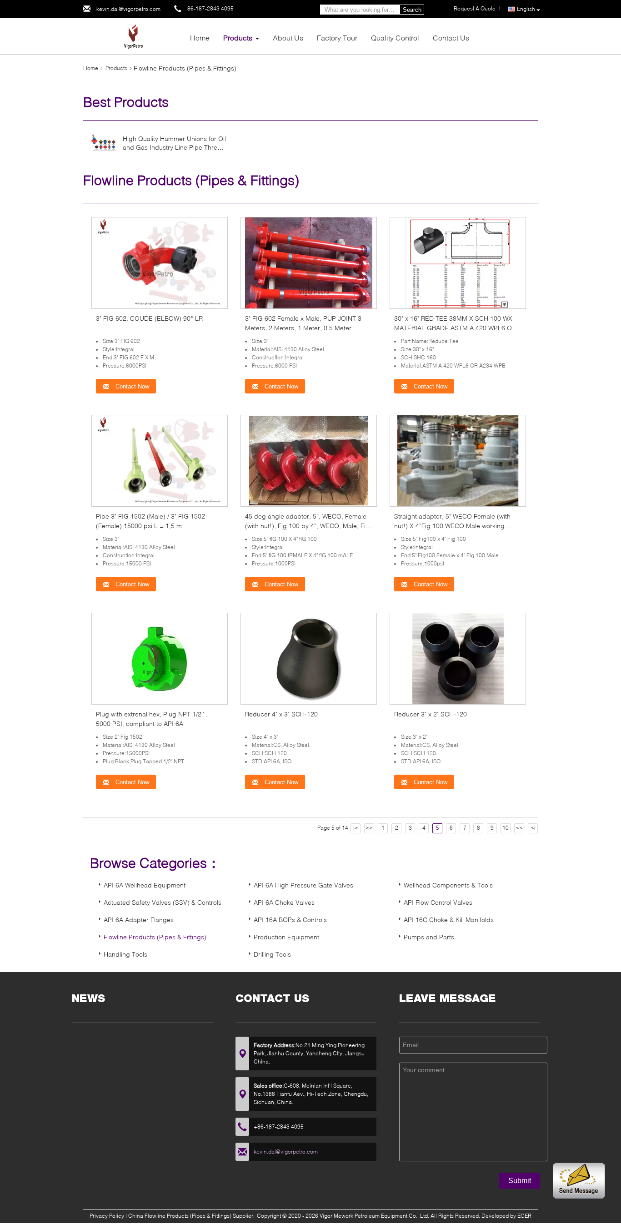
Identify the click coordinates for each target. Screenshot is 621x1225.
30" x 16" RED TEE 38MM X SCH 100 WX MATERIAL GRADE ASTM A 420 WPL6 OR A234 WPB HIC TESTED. (455, 327)
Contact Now (131, 386)
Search (412, 9)
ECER (524, 1215)
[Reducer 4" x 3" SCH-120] (308, 658)
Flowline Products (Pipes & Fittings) (155, 937)
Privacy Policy (107, 1215)
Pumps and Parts (429, 937)
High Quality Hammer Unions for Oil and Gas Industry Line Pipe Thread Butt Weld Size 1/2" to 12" (174, 147)
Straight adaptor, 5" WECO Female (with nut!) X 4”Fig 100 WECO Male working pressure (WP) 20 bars (452, 525)
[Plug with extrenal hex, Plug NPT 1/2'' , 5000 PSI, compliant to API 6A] (159, 658)
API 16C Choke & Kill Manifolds (449, 919)
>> (519, 827)
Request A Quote (475, 8)
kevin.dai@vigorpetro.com (128, 8)
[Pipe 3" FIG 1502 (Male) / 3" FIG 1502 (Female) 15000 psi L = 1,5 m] (159, 460)
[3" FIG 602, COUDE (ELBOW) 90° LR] (159, 262)
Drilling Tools (272, 954)
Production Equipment (286, 937)
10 (505, 827)
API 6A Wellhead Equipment (144, 885)
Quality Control (395, 37)
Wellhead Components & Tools (448, 885)
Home (200, 37)
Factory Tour (337, 37)
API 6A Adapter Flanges (139, 919)
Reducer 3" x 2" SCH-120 (430, 714)
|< (355, 827)
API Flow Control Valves (438, 902)
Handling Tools (125, 954)
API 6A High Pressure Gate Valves (303, 885)
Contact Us (451, 37)
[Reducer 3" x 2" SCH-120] (458, 658)
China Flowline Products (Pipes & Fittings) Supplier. (192, 1215)
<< (369, 827)
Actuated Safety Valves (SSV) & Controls (162, 902)
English (526, 8)
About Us (288, 37)
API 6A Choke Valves (284, 902)
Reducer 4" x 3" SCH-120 (281, 714)
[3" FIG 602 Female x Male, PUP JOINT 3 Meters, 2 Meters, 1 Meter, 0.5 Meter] (308, 262)
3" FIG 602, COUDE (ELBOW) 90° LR (149, 318)
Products (237, 37)
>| (533, 827)
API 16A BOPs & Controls (290, 919)
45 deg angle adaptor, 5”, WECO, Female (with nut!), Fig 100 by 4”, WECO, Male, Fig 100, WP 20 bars (307, 525)
